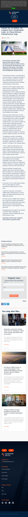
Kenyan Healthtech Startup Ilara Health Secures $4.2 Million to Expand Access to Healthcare (12, 245)
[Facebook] (2, 503)
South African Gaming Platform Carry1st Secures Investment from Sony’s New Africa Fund (13, 253)
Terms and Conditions (6, 469)
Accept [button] (13, 8)
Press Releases (5, 478)
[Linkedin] (6, 503)
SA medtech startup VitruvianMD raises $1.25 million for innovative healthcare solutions (13, 267)
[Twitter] (13, 503)
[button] (14, 25)
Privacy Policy (4, 472)
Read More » (3, 248)
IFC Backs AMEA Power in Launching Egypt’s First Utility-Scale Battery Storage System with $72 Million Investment (13, 371)
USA (2, 487)
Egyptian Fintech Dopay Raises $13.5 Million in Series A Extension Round (11, 260)
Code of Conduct (5, 475)
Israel (3, 490)
